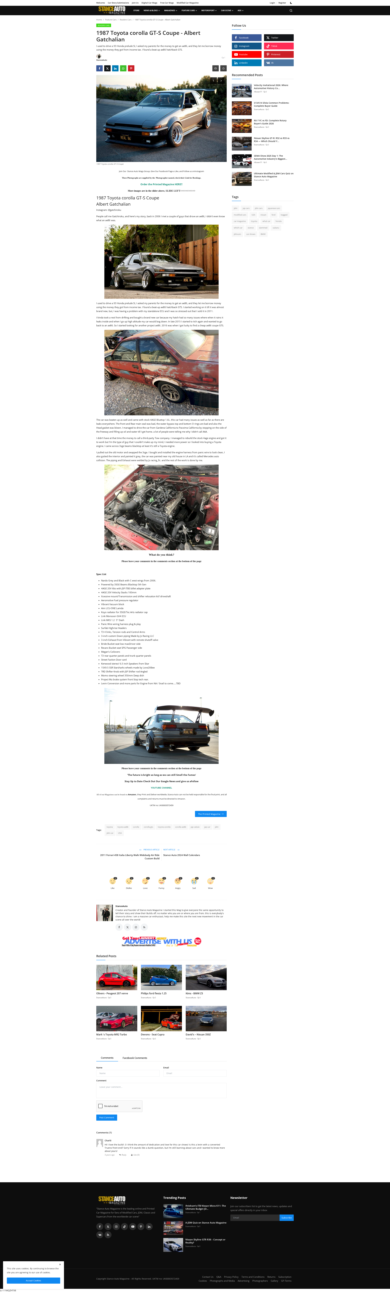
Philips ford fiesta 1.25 (154, 993)
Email (166, 1067)
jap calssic (195, 827)
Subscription (284, 1276)
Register (282, 2)
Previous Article (151, 850)
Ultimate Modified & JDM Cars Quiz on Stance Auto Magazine (274, 175)
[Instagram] (116, 1226)
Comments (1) (104, 1132)
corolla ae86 (180, 827)
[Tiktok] (124, 1226)
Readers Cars (125, 19)
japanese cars (274, 208)
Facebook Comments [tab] (135, 1058)
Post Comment (106, 1117)
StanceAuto (121, 906)
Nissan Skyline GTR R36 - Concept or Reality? (205, 1241)
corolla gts (148, 827)
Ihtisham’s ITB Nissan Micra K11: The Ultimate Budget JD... (205, 1207)
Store (136, 10)
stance (251, 227)
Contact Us (207, 1276)
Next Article (169, 850)
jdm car (110, 833)
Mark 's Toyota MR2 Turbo (111, 1034)
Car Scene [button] (226, 10)
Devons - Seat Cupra (152, 1034)
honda (279, 221)
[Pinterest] (140, 1226)
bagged (284, 214)
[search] (291, 10)
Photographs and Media (222, 1280)
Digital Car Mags (149, 2)
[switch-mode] (291, 3)
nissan (263, 214)
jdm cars (258, 208)
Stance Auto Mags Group (138, 171)
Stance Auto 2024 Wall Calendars (181, 855)
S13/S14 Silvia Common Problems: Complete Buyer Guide (271, 104)
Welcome (100, 2)
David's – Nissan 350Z (198, 1034)
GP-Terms (286, 1280)
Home (99, 19)
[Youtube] (132, 1226)
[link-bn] (161, 942)
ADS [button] (239, 10)
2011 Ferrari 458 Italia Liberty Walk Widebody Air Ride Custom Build (130, 857)
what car (266, 221)
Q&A (218, 1276)
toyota (110, 827)
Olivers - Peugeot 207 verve (112, 993)
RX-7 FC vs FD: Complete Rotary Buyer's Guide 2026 (270, 122)
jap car (207, 827)
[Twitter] (108, 1226)
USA (120, 833)
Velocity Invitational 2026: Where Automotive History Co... (271, 87)
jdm (216, 827)
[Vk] (99, 1234)
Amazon (132, 794)
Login (272, 2)
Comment (101, 1080)
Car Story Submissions (118, 2)
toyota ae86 (122, 827)
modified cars (240, 214)
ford (273, 214)
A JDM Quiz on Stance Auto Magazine (206, 1222)
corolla (136, 827)
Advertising (243, 1280)
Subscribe (287, 1217)
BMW (263, 234)
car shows (250, 234)
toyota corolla (164, 827)
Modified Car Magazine (188, 2)
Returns (271, 1276)
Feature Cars (111, 19)
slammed (263, 227)
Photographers (260, 1280)
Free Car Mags (167, 2)
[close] (60, 1264)
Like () (136, 1155)
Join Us (135, 2)
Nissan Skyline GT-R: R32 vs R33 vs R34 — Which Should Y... (271, 140)
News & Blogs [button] (151, 10)
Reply (124, 1155)
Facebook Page (166, 171)
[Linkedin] (149, 1226)
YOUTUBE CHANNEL (161, 788)
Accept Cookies (33, 1280)
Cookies (203, 1280)
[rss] (108, 1234)
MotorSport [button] (207, 10)
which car (238, 227)
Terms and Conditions (252, 1276)
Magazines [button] (169, 10)
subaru (276, 227)
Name (99, 1067)
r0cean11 (258, 91)
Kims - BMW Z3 (194, 993)
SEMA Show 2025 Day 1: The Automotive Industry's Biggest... (270, 157)
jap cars (246, 208)
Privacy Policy (231, 1276)
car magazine (240, 221)
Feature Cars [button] (188, 10)
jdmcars (237, 234)
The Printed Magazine (209, 813)
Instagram (199, 171)
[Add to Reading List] (223, 68)
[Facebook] (99, 1226)
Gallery (274, 1280)
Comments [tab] (107, 1057)
